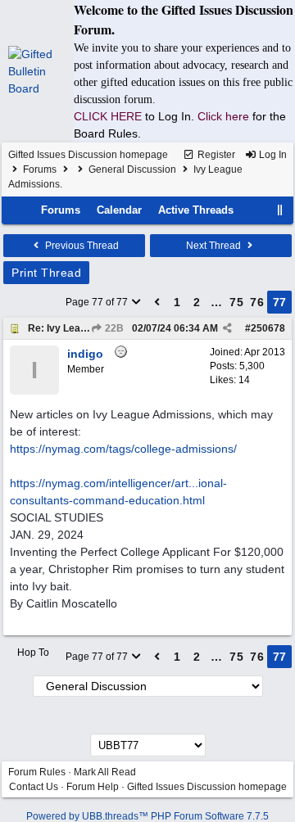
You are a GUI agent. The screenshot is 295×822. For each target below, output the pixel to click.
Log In (271, 154)
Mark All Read (105, 772)
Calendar (119, 210)
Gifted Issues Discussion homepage (88, 154)
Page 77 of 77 (98, 302)
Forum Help (92, 787)
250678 (268, 328)
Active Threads (196, 210)
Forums (40, 169)
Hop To (33, 652)
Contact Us (33, 787)
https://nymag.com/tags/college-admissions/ (123, 448)
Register (215, 154)
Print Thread (46, 272)
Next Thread (214, 245)
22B (113, 328)
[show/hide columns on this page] (280, 210)
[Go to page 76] (157, 302)
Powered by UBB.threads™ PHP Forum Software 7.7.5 (147, 816)
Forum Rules (37, 772)
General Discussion (132, 169)
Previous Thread (81, 245)
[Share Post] (227, 328)
